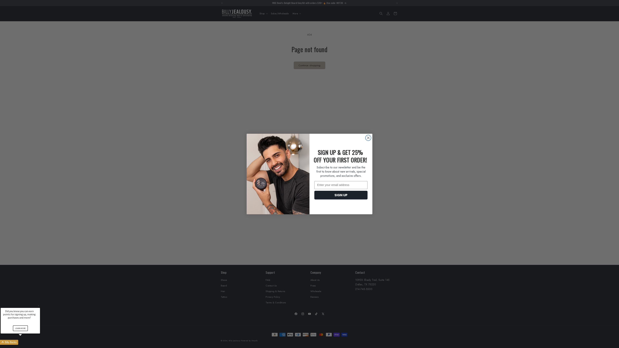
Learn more (20, 328)
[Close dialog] (368, 138)
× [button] (38, 305)
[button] (24, 342)
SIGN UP (340, 195)
